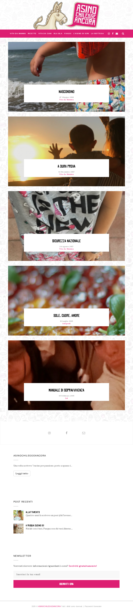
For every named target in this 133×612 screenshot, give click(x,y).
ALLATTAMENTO (33, 512)
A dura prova (66, 166)
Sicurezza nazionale (66, 241)
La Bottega (97, 33)
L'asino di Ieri (81, 33)
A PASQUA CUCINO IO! (35, 525)
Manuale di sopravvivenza (66, 390)
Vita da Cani (45, 33)
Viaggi (67, 33)
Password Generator (93, 606)
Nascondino (66, 92)
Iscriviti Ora (66, 584)
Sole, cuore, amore (67, 315)
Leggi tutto (22, 473)
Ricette (32, 33)
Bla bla (58, 33)
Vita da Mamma (18, 33)
